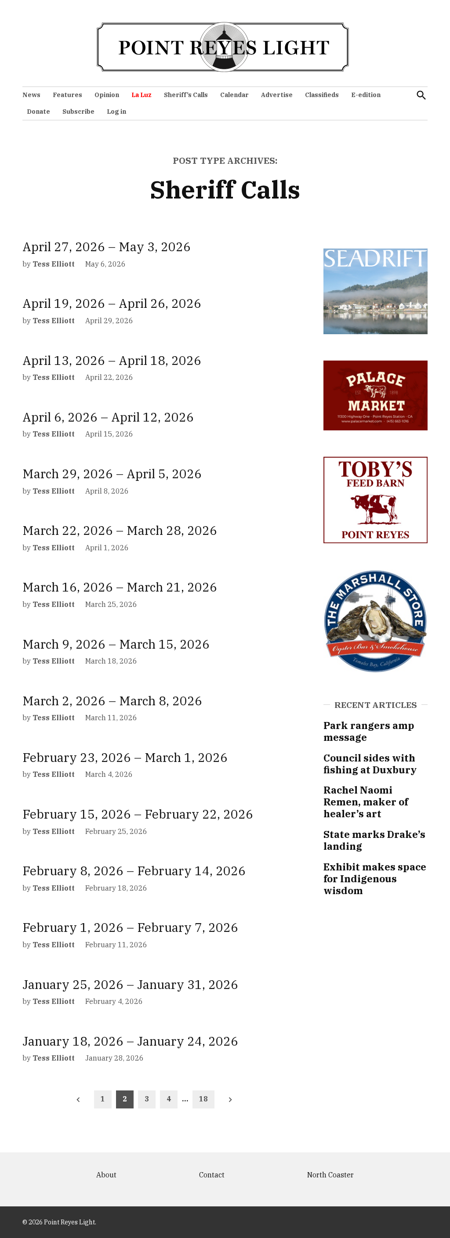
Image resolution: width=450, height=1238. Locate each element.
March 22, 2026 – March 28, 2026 (119, 530)
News (31, 95)
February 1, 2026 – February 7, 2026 (130, 927)
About (106, 1174)
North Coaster (330, 1174)
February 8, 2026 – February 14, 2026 (134, 871)
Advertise (277, 95)
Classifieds (322, 95)
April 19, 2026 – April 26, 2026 (111, 303)
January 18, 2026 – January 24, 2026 (130, 1041)
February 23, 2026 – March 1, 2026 (125, 757)
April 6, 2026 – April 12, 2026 (108, 417)
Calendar (234, 95)
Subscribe (78, 111)
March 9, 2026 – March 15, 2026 (116, 644)
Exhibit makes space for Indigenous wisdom (374, 878)
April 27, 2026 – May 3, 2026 (106, 246)
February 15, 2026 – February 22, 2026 (137, 814)
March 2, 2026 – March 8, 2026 (112, 701)
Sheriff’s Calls (186, 95)
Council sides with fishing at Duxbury (370, 763)
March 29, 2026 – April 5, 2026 (112, 474)
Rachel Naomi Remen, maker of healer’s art (365, 801)
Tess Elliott (54, 264)
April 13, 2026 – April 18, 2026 (111, 360)
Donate (38, 111)
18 (203, 1098)
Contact (212, 1174)
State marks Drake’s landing (374, 840)
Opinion (106, 95)
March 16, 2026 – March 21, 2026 (119, 587)
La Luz (141, 95)
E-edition (366, 95)
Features (67, 95)
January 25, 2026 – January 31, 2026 (130, 984)
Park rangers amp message (368, 731)
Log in (116, 111)
